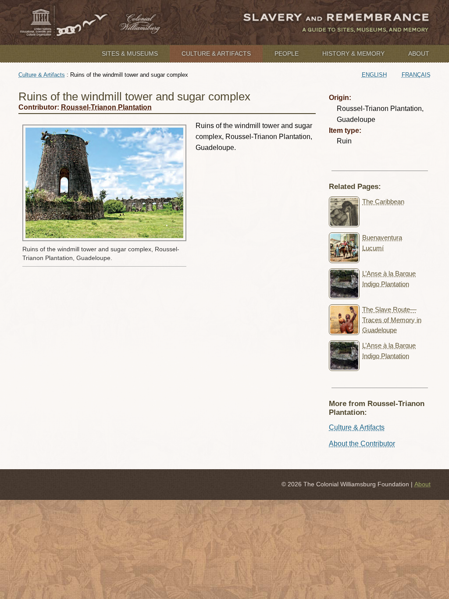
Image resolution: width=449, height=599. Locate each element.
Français (416, 74)
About (418, 53)
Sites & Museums (130, 53)
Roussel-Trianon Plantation (106, 107)
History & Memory (353, 53)
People (286, 53)
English (374, 74)
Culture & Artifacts (216, 53)
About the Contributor (362, 443)
